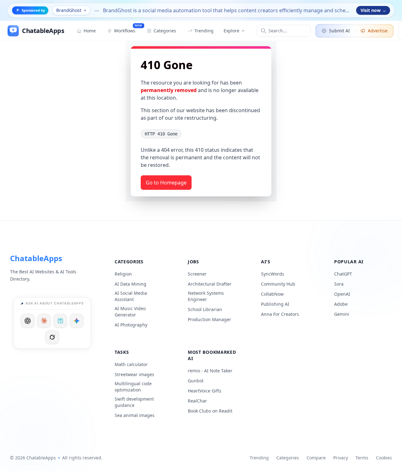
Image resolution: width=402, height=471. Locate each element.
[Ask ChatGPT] (28, 321)
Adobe (341, 304)
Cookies (384, 458)
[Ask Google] (77, 321)
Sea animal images (135, 415)
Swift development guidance (134, 402)
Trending (259, 458)
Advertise (378, 31)
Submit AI (339, 31)
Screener (197, 274)
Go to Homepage (166, 182)
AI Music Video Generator (130, 311)
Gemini (341, 314)
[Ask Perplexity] (60, 321)
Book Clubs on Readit (210, 411)
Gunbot (196, 381)
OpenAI (342, 294)
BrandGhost (68, 10)
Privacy (340, 458)
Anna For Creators (280, 314)
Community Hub (278, 284)
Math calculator (131, 364)
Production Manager (209, 319)
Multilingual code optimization (133, 387)
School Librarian (205, 309)
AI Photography (131, 325)
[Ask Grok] (52, 337)
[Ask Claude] (44, 321)
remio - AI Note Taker (210, 371)
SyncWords (272, 274)
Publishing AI (275, 304)
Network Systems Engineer (206, 296)
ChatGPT (343, 274)
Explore (231, 31)
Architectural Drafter (209, 284)
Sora (339, 284)
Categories (287, 458)
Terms (362, 458)
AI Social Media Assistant (131, 296)
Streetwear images (134, 374)
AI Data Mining (130, 284)
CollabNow (272, 294)
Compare (316, 458)
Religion (123, 274)
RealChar (197, 401)
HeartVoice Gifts (204, 391)
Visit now (373, 10)
